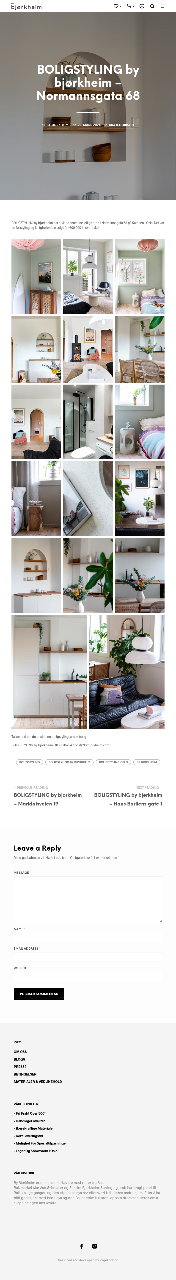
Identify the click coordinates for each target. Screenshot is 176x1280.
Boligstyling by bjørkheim (69, 762)
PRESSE (20, 1066)
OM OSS (20, 1052)
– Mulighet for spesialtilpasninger (40, 1143)
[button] (117, 5)
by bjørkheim (147, 762)
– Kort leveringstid (28, 1136)
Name (19, 929)
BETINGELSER (25, 1074)
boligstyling (29, 762)
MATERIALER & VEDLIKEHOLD (38, 1081)
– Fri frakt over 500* (30, 1113)
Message (22, 873)
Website (20, 968)
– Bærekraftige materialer (34, 1128)
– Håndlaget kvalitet (29, 1121)
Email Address (27, 948)
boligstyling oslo (113, 762)
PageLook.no (108, 1260)
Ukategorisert (121, 125)
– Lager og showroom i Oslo (36, 1151)
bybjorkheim (58, 125)
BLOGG (19, 1059)
